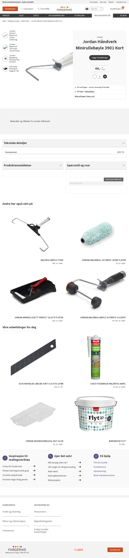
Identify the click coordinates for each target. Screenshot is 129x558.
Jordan (100, 37)
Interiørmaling (56, 15)
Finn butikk (94, 2)
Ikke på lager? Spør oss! (85, 96)
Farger (6, 15)
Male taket (53, 471)
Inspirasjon (28, 8)
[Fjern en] (94, 76)
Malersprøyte (54, 480)
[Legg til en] (105, 76)
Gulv (21, 15)
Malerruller (25, 21)
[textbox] (96, 183)
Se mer (123, 15)
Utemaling (79, 15)
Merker (111, 2)
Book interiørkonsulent (104, 475)
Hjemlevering (100, 471)
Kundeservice (121, 2)
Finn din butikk (100, 462)
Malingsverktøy (102, 15)
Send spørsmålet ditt (113, 179)
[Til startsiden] (64, 9)
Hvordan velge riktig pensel (15, 479)
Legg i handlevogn (100, 57)
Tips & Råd (44, 8)
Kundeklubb (10, 8)
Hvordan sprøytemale (12, 475)
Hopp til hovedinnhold (9, 1)
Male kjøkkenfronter (57, 475)
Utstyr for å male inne (12, 466)
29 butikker (89, 91)
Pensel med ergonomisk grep (16, 470)
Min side (103, 2)
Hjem (4, 21)
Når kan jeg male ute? (58, 462)
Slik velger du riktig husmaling (62, 467)
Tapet (36, 15)
